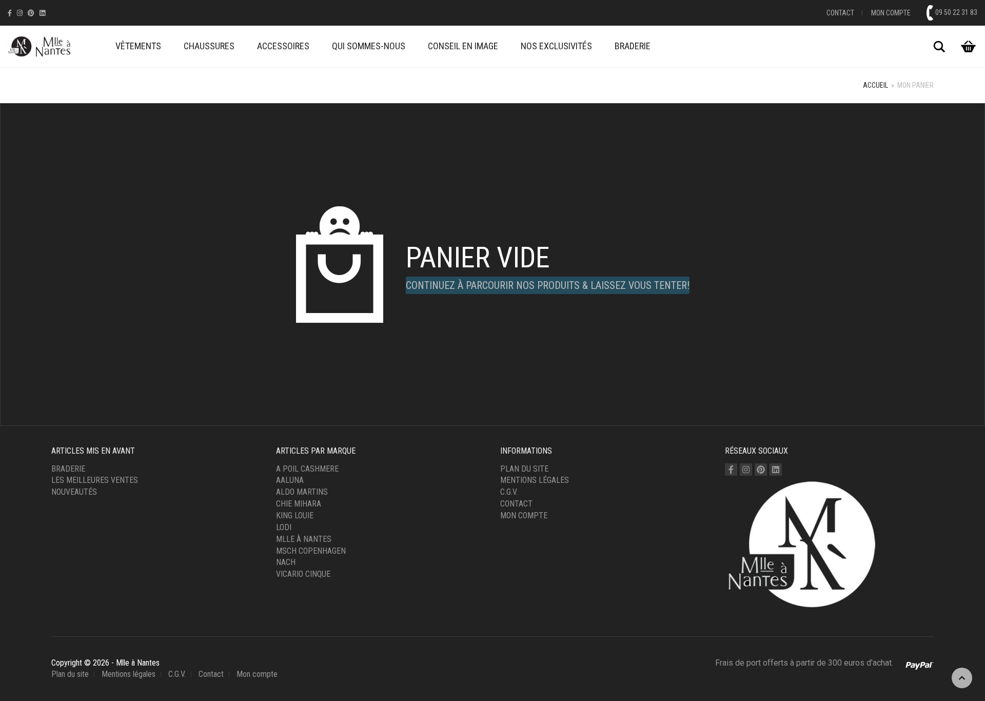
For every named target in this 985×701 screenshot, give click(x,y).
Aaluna (290, 480)
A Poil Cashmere (307, 469)
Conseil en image (463, 46)
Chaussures (209, 46)
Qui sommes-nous (368, 46)
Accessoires (283, 46)
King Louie (294, 515)
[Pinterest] (31, 13)
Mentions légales (534, 480)
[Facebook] (10, 13)
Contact (840, 13)
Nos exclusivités (556, 46)
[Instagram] (20, 13)
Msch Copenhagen (311, 551)
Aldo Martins (302, 492)
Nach (286, 562)
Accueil (875, 85)
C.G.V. (509, 492)
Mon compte (891, 13)
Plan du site (524, 469)
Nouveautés (74, 492)
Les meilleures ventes (94, 480)
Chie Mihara (298, 504)
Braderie (633, 46)
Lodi (283, 527)
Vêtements (138, 46)
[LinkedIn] (42, 13)
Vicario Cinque (303, 574)
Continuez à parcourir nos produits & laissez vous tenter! (548, 285)
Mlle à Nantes (303, 539)
